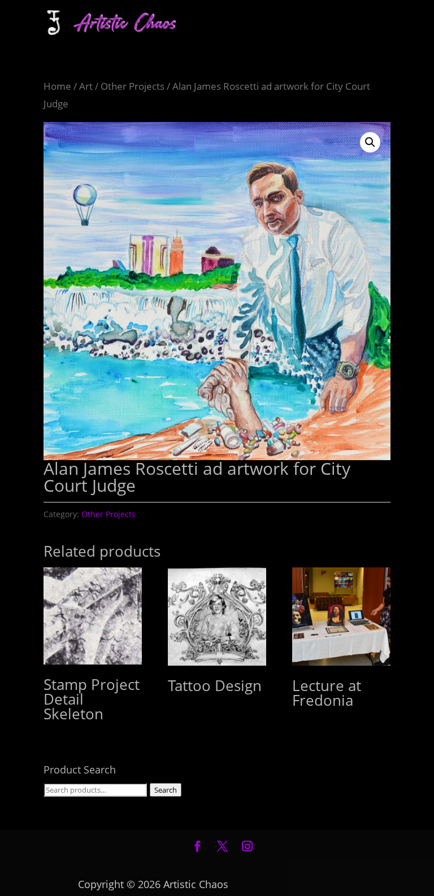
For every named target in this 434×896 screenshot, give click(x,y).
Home (57, 86)
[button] (370, 142)
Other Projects (132, 86)
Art (86, 86)
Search (165, 790)
